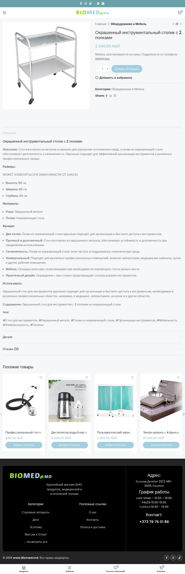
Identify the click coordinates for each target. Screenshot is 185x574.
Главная (100, 24)
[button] (23, 445)
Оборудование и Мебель (129, 24)
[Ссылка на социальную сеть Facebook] (81, 3)
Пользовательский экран (113, 432)
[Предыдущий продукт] (173, 24)
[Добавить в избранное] (41, 377)
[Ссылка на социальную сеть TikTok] (90, 3)
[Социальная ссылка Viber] (115, 95)
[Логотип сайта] (92, 12)
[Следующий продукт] (180, 24)
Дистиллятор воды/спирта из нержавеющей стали (85, 432)
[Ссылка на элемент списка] (35, 512)
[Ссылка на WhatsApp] (110, 95)
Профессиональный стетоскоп (25, 432)
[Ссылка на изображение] (30, 476)
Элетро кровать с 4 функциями (163, 432)
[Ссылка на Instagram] (85, 3)
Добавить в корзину (127, 69)
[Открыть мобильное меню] (4, 12)
